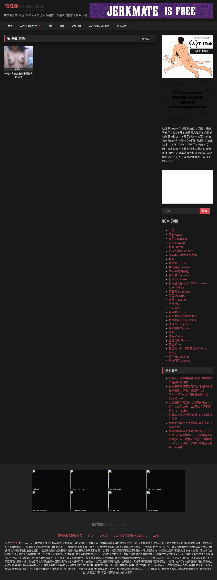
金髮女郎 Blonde (179, 340)
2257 (156, 535)
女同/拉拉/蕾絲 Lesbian (183, 255)
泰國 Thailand (177, 299)
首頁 (10, 25)
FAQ (91, 535)
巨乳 (171, 259)
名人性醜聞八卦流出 (181, 250)
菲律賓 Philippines (180, 324)
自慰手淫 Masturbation (182, 316)
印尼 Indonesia (178, 238)
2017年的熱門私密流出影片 (130, 535)
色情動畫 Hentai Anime (183, 320)
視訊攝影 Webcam (180, 328)
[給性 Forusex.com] (24, 8)
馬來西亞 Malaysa (180, 360)
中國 (171, 230)
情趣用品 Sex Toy (179, 267)
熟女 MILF (175, 303)
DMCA (104, 535)
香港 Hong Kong (179, 356)
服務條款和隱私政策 (70, 535)
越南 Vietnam (177, 336)
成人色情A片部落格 (99, 25)
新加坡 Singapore (179, 275)
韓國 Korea (175, 344)
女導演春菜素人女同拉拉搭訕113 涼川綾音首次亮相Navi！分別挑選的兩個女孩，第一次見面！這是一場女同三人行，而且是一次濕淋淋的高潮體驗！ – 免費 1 (190, 439)
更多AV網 (121, 25)
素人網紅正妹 (177, 312)
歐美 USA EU (177, 295)
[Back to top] (206, 570)
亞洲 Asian (175, 234)
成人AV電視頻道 (28, 25)
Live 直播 (76, 25)
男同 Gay (174, 307)
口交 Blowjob (177, 242)
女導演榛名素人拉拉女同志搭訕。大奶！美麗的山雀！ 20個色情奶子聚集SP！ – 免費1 (190, 406)
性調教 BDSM (177, 263)
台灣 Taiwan (176, 246)
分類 (49, 25)
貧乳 (171, 332)
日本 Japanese (178, 279)
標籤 (62, 25)
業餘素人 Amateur (180, 291)
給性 (16, 543)
